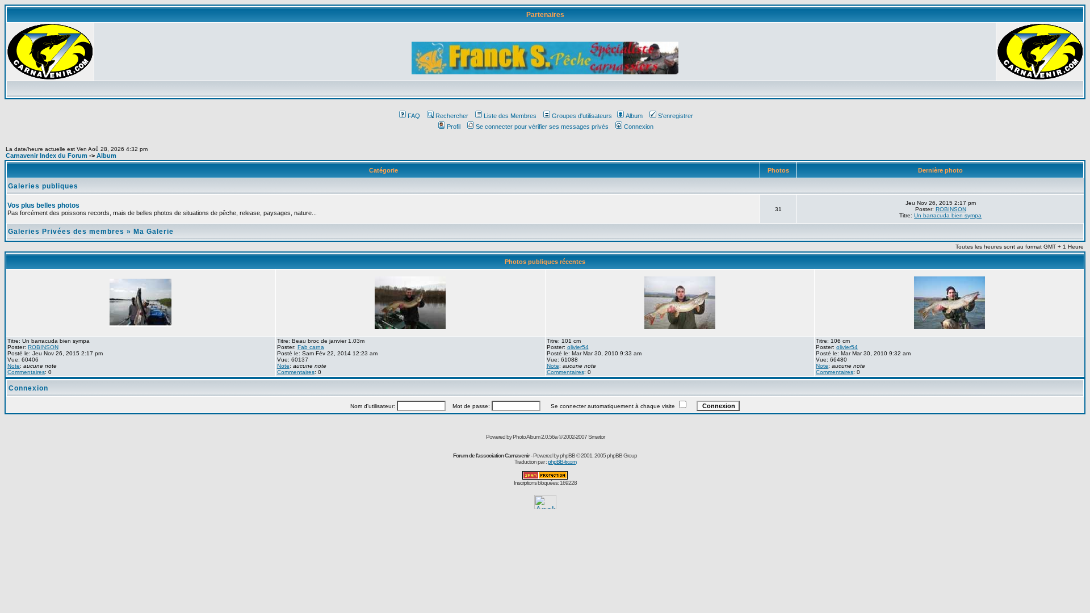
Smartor (596, 437)
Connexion (638, 126)
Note (13, 366)
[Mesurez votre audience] (545, 506)
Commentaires (26, 372)
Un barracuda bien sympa (948, 215)
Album (634, 115)
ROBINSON (951, 209)
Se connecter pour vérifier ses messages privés (542, 126)
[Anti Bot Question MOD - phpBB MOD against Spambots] (545, 478)
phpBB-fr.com (562, 462)
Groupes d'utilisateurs (582, 115)
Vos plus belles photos (43, 205)
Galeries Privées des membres (66, 232)
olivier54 (578, 347)
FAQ (414, 115)
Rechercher (451, 115)
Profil (453, 126)
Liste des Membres (510, 115)
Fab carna (310, 347)
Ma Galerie (153, 232)
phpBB (567, 455)
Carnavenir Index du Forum (46, 155)
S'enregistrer (675, 115)
